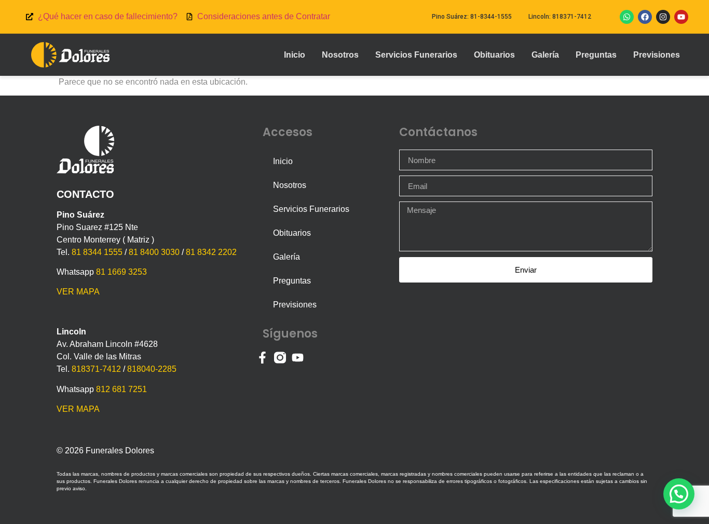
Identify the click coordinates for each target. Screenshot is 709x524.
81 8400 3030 (154, 252)
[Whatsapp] (627, 17)
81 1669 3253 (121, 271)
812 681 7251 (121, 389)
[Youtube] (681, 17)
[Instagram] (663, 17)
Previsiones (656, 54)
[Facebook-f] (262, 358)
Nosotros (340, 54)
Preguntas (596, 54)
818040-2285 (151, 369)
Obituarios (494, 54)
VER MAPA (78, 291)
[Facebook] (645, 17)
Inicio (294, 54)
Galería (545, 54)
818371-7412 (96, 369)
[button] (678, 493)
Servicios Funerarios (416, 54)
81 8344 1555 (97, 252)
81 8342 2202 (211, 252)
